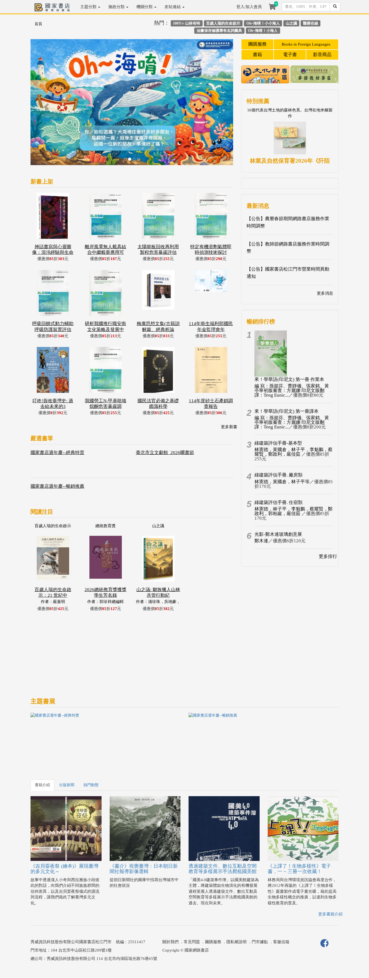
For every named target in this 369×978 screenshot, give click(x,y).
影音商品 (322, 54)
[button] (46, 105)
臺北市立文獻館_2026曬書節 (165, 452)
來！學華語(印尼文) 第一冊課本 (286, 411)
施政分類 (117, 7)
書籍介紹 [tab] (42, 785)
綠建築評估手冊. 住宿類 (278, 502)
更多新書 (229, 427)
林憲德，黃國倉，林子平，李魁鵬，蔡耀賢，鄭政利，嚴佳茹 (293, 452)
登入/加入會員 (249, 7)
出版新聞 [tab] (66, 785)
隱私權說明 (236, 942)
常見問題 (192, 942)
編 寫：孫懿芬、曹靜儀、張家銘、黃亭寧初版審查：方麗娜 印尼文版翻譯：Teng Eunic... (291, 390)
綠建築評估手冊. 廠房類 (278, 475)
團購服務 (257, 44)
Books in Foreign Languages (306, 44)
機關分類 (145, 7)
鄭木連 (261, 540)
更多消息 (325, 293)
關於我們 (170, 942)
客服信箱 (281, 942)
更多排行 (328, 556)
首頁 (38, 24)
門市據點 (260, 942)
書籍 (257, 54)
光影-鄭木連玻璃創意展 (278, 534)
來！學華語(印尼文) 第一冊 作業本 (289, 379)
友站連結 (173, 7)
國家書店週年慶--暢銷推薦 (57, 486)
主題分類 (89, 7)
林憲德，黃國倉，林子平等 (282, 481)
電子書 (290, 54)
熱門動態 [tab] (91, 785)
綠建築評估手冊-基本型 (278, 443)
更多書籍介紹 (330, 914)
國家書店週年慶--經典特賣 (57, 452)
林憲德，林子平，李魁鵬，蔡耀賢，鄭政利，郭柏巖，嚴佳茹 (293, 511)
